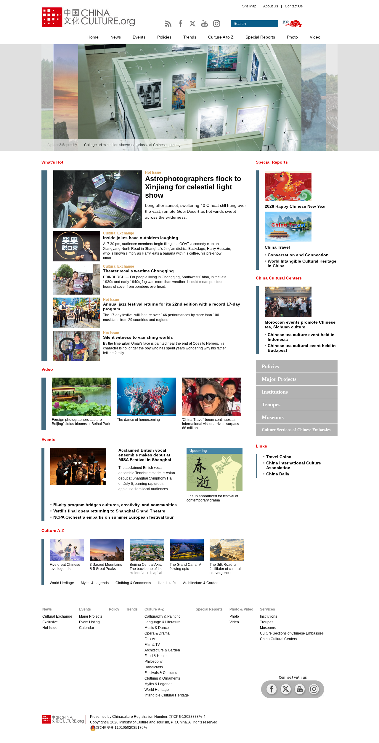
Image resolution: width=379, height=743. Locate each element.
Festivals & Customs (160, 673)
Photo (292, 37)
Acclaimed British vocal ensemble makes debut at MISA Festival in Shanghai (144, 455)
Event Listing (89, 622)
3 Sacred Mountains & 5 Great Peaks (106, 567)
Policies (164, 37)
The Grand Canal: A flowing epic (185, 567)
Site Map (249, 6)
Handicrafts (167, 583)
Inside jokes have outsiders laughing (140, 237)
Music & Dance (156, 628)
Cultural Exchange (118, 233)
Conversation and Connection (298, 255)
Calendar (86, 628)
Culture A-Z (52, 530)
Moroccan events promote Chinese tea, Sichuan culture (300, 324)
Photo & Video (241, 609)
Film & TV (152, 645)
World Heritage (62, 583)
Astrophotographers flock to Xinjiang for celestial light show (193, 187)
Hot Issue (153, 172)
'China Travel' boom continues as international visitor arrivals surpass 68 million (210, 424)
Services (267, 609)
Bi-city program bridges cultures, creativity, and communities (115, 504)
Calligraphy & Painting (162, 616)
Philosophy (153, 661)
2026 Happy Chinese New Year (295, 206)
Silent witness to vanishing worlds (138, 337)
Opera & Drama (157, 633)
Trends (189, 37)
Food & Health (156, 656)
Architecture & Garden (201, 583)
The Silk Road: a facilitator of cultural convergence (225, 569)
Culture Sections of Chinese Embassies (296, 430)
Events (139, 37)
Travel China (278, 456)
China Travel (277, 247)
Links (261, 446)
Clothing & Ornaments (133, 583)
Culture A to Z (221, 37)
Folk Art (150, 639)
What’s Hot (52, 162)
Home (93, 37)
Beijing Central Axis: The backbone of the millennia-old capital (146, 569)
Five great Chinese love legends (65, 567)
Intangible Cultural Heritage (166, 695)
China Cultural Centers (279, 278)
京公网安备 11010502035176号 (121, 728)
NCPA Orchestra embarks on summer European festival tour (113, 517)
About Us (270, 6)
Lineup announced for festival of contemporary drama (212, 498)
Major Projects (279, 379)
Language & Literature (162, 622)
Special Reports (260, 37)
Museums (273, 417)
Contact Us (294, 6)
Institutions (275, 392)
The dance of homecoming (138, 420)
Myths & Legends (95, 583)
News (115, 37)
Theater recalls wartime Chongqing (138, 271)
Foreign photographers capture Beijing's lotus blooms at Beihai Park (81, 422)
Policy (114, 609)
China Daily (277, 474)
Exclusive (50, 622)
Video (315, 37)
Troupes (271, 405)
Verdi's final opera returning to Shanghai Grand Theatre (109, 511)
